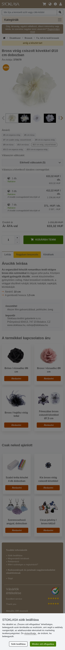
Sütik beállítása (18, 644)
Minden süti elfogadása (43, 644)
